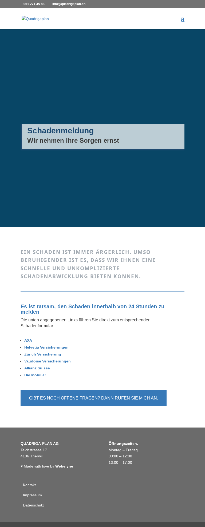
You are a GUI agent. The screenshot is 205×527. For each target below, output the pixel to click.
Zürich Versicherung (42, 354)
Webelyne (64, 466)
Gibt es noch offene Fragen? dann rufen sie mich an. (93, 398)
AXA (28, 340)
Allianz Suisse (37, 368)
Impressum (32, 495)
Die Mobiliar (35, 375)
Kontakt (29, 485)
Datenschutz (33, 505)
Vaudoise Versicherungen (47, 361)
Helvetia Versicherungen (46, 347)
